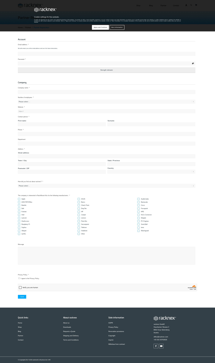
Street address (23, 153)
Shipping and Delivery (71, 336)
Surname (111, 121)
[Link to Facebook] (156, 346)
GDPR (110, 323)
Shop (20, 327)
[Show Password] (193, 63)
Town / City (22, 160)
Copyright (111, 336)
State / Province (114, 160)
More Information (117, 27)
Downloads (67, 327)
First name (22, 121)
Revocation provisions (116, 331)
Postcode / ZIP (23, 168)
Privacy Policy (113, 327)
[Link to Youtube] (161, 346)
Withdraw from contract (116, 344)
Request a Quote (69, 331)
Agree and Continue (100, 27)
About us (66, 323)
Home (20, 323)
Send (22, 297)
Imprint (110, 340)
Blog (19, 331)
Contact (20, 340)
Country (111, 168)
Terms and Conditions (71, 340)
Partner (20, 336)
